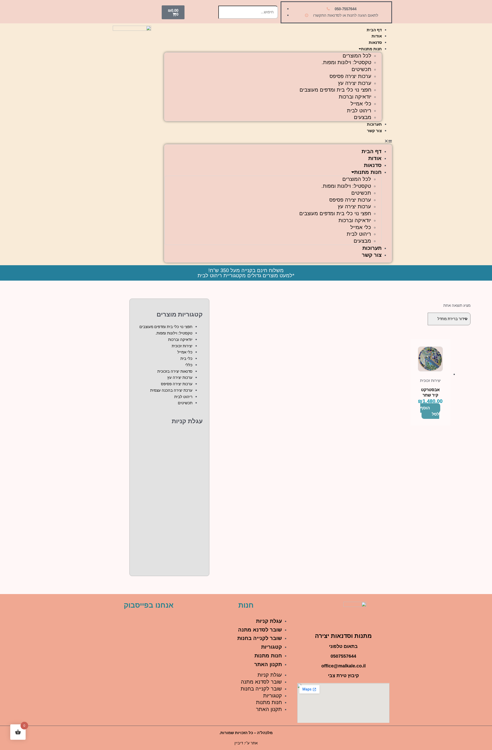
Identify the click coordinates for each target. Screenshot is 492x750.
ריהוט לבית (359, 110)
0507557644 (343, 656)
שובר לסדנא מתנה (260, 630)
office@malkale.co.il (343, 665)
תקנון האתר (268, 664)
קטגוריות (271, 647)
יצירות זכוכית (182, 345)
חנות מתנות (371, 49)
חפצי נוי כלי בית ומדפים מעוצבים (335, 90)
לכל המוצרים (357, 55)
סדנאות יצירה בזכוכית (174, 371)
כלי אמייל (361, 103)
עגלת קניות (269, 621)
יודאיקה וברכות (355, 97)
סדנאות (375, 42)
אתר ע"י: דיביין (246, 743)
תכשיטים (361, 69)
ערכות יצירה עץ (354, 83)
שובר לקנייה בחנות (259, 638)
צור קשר (374, 131)
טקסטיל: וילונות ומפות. (346, 62)
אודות (377, 36)
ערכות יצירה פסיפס (350, 76)
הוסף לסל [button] (429, 411)
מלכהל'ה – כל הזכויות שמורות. (246, 733)
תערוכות (374, 124)
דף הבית (374, 30)
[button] (278, 141)
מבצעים (362, 117)
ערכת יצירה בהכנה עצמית (171, 390)
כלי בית (186, 358)
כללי (188, 364)
